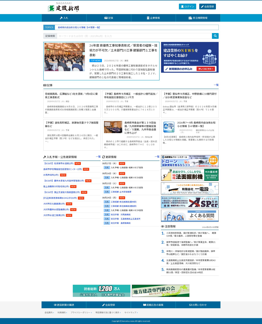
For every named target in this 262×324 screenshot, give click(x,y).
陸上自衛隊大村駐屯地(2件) (56, 186)
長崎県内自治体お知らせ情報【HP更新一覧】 (79, 27)
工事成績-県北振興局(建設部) (123, 206)
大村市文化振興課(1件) (54, 203)
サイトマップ (130, 312)
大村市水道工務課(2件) (54, 215)
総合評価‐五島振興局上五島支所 (125, 219)
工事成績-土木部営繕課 (121, 192)
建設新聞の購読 (65, 304)
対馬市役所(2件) (51, 175)
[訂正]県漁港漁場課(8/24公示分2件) (60, 198)
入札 (65, 17)
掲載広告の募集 (154, 304)
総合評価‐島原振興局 (121, 223)
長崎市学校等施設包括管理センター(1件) (62, 169)
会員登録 (209, 6)
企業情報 (155, 17)
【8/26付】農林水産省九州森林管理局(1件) (63, 180)
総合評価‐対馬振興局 (121, 214)
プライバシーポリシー (80, 312)
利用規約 (62, 312)
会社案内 (48, 312)
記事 (110, 17)
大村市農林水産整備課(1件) (56, 209)
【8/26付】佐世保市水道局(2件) (58, 163)
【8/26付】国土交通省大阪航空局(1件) (61, 192)
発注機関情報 (200, 17)
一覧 (216, 84)
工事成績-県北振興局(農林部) (123, 202)
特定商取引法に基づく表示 (107, 312)
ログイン (189, 6)
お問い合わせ (199, 304)
